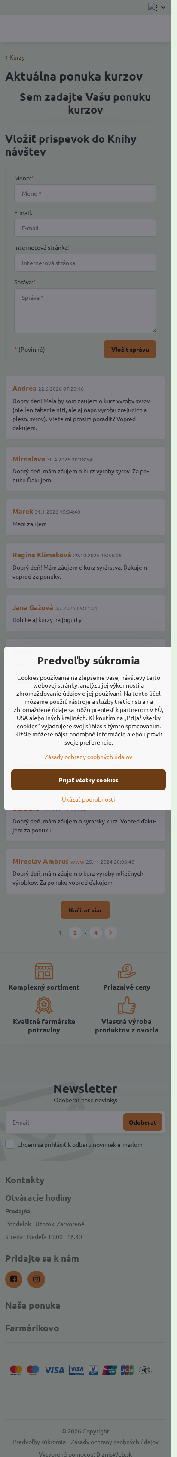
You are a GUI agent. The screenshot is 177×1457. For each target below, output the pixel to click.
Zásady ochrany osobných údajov (88, 756)
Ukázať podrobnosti (88, 799)
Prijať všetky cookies (88, 780)
